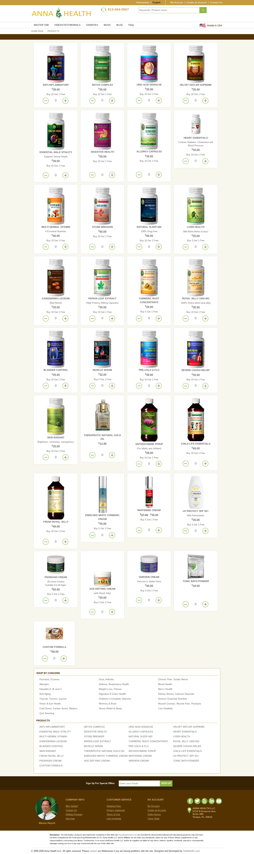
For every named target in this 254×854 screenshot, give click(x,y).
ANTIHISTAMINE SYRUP (149, 444)
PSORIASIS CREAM (56, 577)
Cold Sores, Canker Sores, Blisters (58, 708)
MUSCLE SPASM (102, 370)
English (157, 2)
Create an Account (196, 2)
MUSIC (107, 25)
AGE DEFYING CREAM (102, 588)
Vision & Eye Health (50, 703)
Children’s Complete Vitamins (115, 698)
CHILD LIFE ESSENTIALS (195, 443)
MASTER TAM (41, 25)
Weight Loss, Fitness (110, 689)
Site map (70, 818)
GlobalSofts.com (191, 851)
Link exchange (114, 818)
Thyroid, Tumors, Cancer (53, 698)
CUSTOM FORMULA (54, 647)
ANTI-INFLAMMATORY (56, 84)
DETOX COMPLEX (102, 84)
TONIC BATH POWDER (196, 581)
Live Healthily (165, 708)
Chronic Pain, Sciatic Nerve (173, 679)
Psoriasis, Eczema (49, 679)
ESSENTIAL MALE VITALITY (56, 152)
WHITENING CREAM (149, 510)
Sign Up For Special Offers (100, 783)
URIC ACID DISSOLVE (149, 84)
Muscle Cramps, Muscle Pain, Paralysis (179, 703)
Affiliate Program (74, 814)
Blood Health (165, 684)
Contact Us (216, 2)
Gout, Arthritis (106, 679)
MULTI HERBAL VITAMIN (55, 227)
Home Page (37, 31)
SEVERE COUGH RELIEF (195, 370)
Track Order (153, 818)
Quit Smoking (46, 713)
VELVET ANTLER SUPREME (196, 84)
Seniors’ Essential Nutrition (172, 698)
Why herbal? (72, 806)
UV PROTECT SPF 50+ (196, 511)
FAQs (131, 25)
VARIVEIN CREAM (149, 577)
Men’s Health (165, 689)
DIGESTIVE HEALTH (102, 151)
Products (43, 720)
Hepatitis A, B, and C (50, 689)
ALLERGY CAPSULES (149, 151)
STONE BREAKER (102, 227)
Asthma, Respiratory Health (114, 684)
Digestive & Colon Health (112, 693)
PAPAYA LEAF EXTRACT (102, 298)
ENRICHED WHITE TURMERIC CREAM (106, 755)
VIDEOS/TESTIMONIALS (67, 25)
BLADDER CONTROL (56, 370)
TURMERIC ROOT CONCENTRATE (148, 741)
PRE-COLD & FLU (149, 370)
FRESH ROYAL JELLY (55, 521)
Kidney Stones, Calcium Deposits (176, 693)
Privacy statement (116, 810)
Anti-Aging (45, 693)
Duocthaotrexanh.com (127, 835)
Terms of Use (113, 814)
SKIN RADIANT (55, 437)
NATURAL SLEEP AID (149, 227)
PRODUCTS (53, 31)
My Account (176, 2)
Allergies (44, 684)
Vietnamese (142, 2)
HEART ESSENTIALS (196, 137)
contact (93, 851)
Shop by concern (48, 673)
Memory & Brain (107, 703)
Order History (154, 814)
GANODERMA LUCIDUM (56, 298)
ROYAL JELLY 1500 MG (195, 298)
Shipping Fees (114, 806)
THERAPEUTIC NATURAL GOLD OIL (104, 751)
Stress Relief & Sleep (110, 708)
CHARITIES (92, 25)
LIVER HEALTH (195, 227)
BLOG (119, 25)
